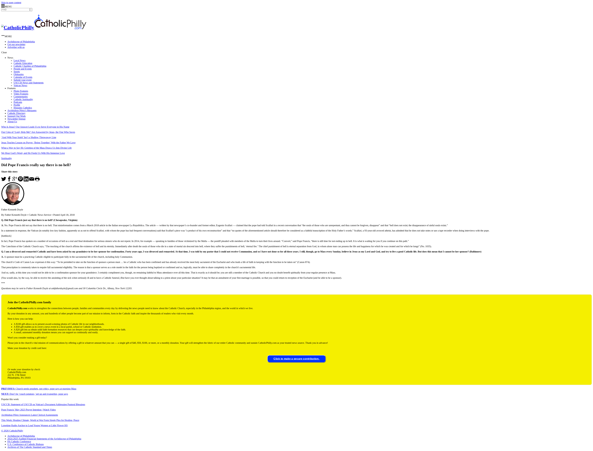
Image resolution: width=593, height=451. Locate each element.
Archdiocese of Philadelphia (21, 41)
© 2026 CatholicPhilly (12, 430)
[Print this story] (37, 180)
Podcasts (18, 102)
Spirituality (6, 158)
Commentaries (21, 96)
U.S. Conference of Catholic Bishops (25, 444)
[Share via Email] (31, 180)
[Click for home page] (43, 27)
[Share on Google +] (14, 180)
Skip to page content (11, 2)
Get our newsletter (16, 44)
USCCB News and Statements (29, 82)
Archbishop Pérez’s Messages (21, 110)
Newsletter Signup (16, 118)
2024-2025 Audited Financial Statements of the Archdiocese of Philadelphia (44, 438)
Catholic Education (23, 63)
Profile (17, 105)
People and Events (23, 68)
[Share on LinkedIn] (26, 180)
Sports (17, 71)
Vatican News (20, 85)
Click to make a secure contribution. (296, 358)
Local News (19, 60)
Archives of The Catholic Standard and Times (29, 447)
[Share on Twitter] (3, 180)
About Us (12, 121)
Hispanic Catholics (23, 107)
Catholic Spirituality (23, 99)
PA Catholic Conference (19, 441)
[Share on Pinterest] (20, 180)
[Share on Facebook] (9, 180)
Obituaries (19, 74)
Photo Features (21, 91)
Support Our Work (16, 116)
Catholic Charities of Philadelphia (30, 66)
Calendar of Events (23, 77)
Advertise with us (16, 47)
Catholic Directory (16, 113)
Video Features (21, 93)
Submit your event (23, 80)
